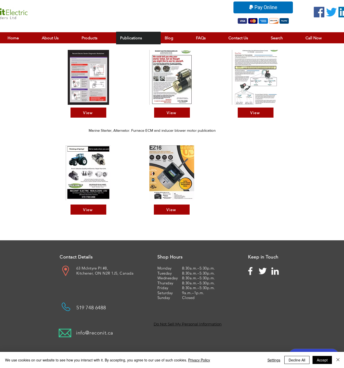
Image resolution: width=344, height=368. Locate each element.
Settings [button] (273, 359)
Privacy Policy (199, 359)
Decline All (297, 359)
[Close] (338, 360)
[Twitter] (331, 12)
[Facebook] (319, 12)
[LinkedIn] (275, 271)
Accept (322, 359)
